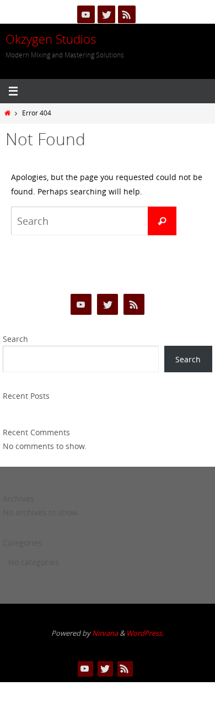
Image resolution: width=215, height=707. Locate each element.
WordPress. (145, 633)
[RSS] (127, 14)
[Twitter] (106, 14)
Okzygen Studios (51, 39)
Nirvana (105, 633)
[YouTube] (86, 14)
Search (15, 339)
